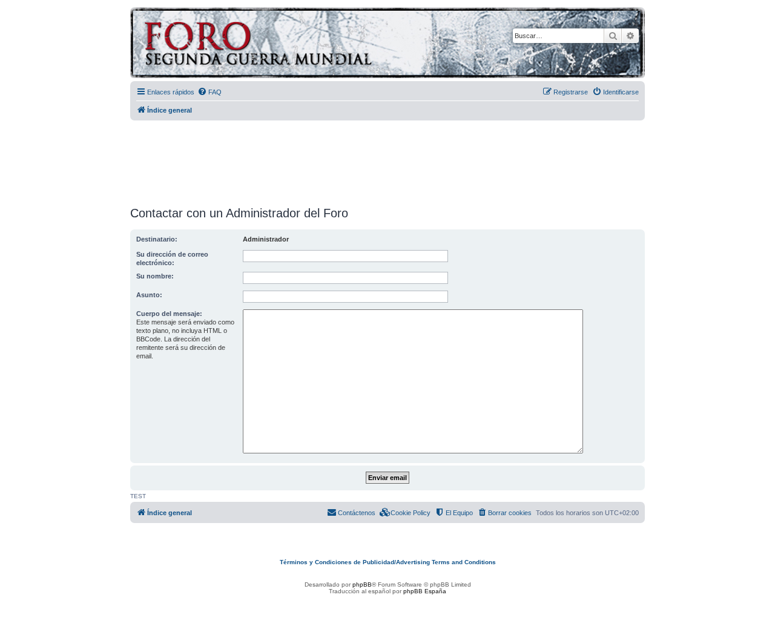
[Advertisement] (387, 159)
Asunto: (149, 294)
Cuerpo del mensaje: (169, 313)
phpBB (362, 584)
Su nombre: (155, 276)
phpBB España (424, 591)
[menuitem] (209, 92)
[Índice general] (305, 44)
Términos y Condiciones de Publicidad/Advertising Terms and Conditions (388, 562)
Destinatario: (156, 239)
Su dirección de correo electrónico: (172, 258)
